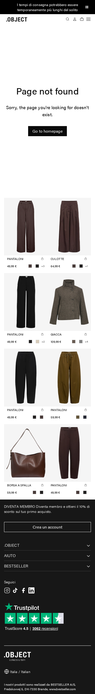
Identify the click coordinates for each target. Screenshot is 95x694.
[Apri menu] (88, 19)
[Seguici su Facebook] (23, 590)
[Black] (37, 266)
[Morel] (74, 342)
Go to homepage (47, 131)
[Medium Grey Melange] (81, 342)
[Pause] (87, 7)
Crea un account (47, 527)
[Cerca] (68, 19)
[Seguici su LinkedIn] (31, 590)
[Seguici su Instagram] (7, 590)
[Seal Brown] (30, 266)
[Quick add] (42, 258)
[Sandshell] (37, 342)
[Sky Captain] (85, 417)
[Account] (75, 19)
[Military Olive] (78, 417)
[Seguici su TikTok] (15, 590)
